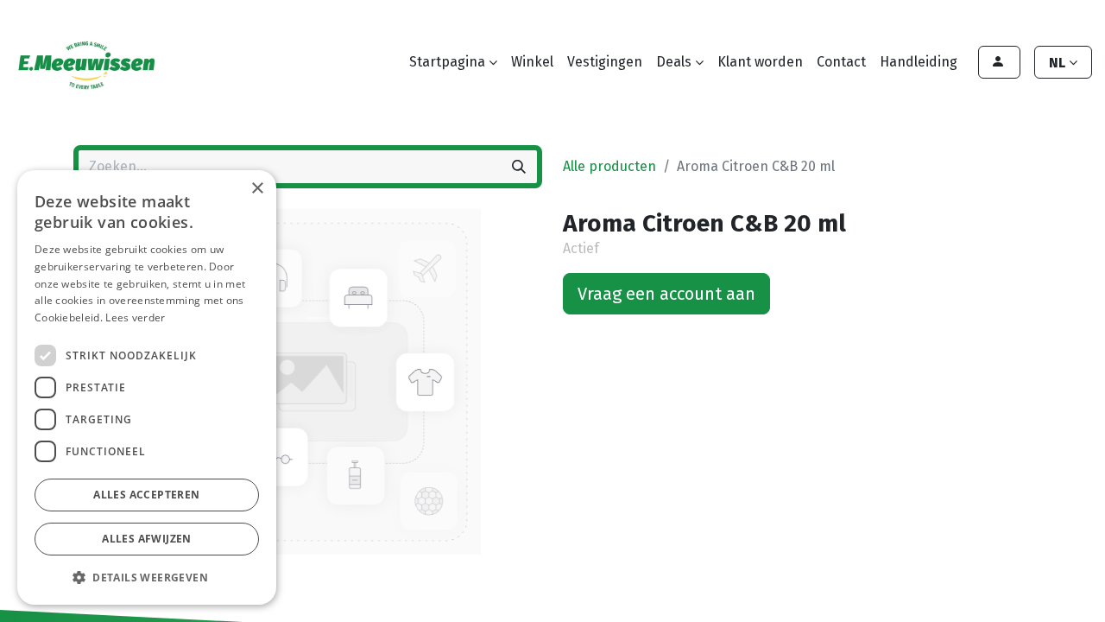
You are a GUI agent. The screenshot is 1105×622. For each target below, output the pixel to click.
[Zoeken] (519, 166)
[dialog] (146, 387)
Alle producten (609, 166)
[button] (147, 577)
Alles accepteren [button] (146, 494)
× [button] (256, 188)
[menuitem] (532, 62)
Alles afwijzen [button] (147, 538)
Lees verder (135, 317)
